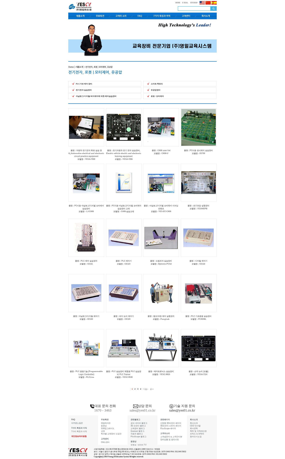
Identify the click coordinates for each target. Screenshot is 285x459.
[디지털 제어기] (198, 235)
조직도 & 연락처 (197, 434)
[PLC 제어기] (124, 235)
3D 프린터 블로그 (138, 426)
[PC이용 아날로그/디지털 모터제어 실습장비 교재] (124, 180)
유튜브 (133, 445)
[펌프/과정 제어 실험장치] (161, 291)
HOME (177, 3)
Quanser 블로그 (137, 431)
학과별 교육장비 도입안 (111, 434)
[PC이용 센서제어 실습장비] (198, 125)
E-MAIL (185, 3)
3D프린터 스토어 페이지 (170, 426)
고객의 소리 (120, 16)
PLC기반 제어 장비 (84, 84)
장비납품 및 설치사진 (169, 439)
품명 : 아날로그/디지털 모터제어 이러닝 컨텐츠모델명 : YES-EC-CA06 (161, 209)
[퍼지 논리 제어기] (124, 291)
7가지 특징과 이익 (161, 16)
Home (71, 67)
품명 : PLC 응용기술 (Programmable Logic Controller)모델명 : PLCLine (86, 374)
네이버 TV (142, 445)
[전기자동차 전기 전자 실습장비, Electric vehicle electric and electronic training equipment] (124, 125)
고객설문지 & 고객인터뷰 (171, 437)
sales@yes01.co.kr (182, 410)
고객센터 (186, 16)
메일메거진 (106, 423)
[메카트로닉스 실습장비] (161, 346)
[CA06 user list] (161, 125)
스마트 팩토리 (157, 84)
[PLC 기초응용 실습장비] (198, 291)
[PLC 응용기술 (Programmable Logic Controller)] (86, 346)
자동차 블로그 (137, 434)
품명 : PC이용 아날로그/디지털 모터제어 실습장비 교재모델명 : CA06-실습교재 (123, 209)
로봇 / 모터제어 (157, 96)
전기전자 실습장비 (84, 90)
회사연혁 (194, 428)
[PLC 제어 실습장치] (86, 235)
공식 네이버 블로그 (139, 423)
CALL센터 (105, 442)
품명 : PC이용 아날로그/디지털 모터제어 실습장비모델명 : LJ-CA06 (86, 209)
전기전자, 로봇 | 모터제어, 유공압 (99, 67)
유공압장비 (155, 90)
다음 (145, 389)
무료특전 (100, 16)
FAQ (140, 16)
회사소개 (206, 16)
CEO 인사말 (195, 426)
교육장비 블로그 (138, 428)
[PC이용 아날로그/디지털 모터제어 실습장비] (86, 180)
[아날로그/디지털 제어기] (86, 291)
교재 (103, 431)
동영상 (104, 426)
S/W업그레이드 (107, 428)
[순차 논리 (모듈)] (198, 346)
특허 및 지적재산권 (198, 431)
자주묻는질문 (77, 423)
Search (213, 8)
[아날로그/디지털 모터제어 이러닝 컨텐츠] (161, 180)
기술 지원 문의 (184, 406)
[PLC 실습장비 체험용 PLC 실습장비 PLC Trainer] (124, 346)
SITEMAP (193, 3)
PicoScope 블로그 (138, 436)
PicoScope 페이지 (168, 428)
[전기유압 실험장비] (198, 180)
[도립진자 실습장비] (161, 235)
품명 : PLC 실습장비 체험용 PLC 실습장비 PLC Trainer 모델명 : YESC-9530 (123, 374)
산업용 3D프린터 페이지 (170, 423)
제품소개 (80, 16)
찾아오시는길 (196, 436)
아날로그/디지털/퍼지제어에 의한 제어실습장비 (96, 96)
